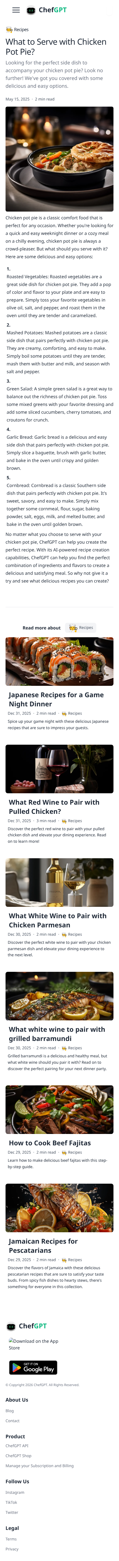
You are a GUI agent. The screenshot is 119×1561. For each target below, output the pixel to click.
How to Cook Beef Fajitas (50, 1143)
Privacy (12, 1549)
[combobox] (109, 10)
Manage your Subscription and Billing (40, 1466)
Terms (11, 1539)
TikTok (11, 1502)
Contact (13, 1421)
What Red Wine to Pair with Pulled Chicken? (54, 807)
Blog (10, 1411)
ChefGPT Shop (19, 1456)
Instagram (15, 1492)
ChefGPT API (17, 1446)
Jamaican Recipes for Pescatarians (43, 1246)
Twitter (12, 1512)
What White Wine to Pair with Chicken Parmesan (58, 920)
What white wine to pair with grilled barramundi (57, 1034)
